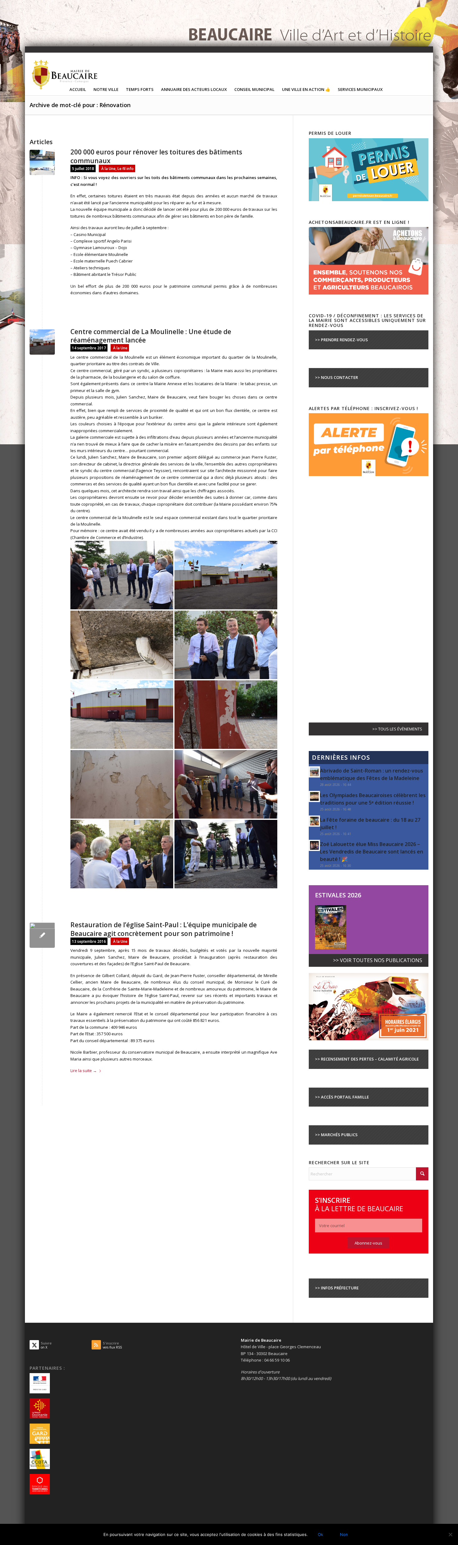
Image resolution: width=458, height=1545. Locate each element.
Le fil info (125, 168)
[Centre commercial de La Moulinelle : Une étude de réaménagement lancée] (42, 342)
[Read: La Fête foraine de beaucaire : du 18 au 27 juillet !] (314, 821)
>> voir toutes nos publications (377, 960)
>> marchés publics (336, 1134)
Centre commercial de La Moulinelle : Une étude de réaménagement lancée (150, 335)
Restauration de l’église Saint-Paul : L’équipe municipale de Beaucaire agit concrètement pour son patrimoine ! (163, 929)
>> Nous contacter (336, 377)
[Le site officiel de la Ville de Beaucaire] (65, 74)
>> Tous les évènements (397, 729)
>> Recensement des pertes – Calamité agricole (367, 1059)
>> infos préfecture (337, 1288)
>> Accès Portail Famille (342, 1097)
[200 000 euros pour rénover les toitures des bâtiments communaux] (42, 162)
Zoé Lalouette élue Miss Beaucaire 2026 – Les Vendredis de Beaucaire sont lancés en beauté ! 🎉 (371, 851)
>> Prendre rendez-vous (341, 340)
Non (344, 1534)
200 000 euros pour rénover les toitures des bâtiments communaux (156, 156)
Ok (320, 1534)
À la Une (108, 168)
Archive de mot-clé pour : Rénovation (80, 105)
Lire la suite (83, 1070)
